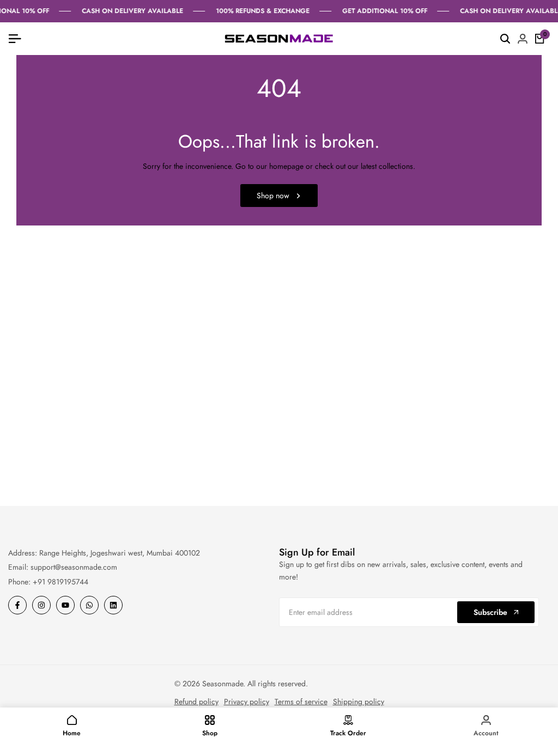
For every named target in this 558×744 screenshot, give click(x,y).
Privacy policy (246, 701)
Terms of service (301, 701)
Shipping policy (358, 701)
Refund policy (196, 701)
